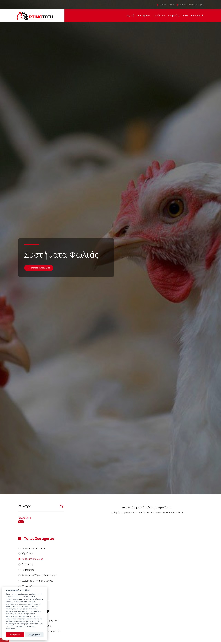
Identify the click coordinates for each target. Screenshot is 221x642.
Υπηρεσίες (173, 15)
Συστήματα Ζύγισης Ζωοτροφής (39, 575)
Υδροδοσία (27, 553)
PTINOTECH (35, 16)
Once (21, 522)
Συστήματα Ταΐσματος (33, 548)
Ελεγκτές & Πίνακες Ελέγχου (37, 580)
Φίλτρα (25, 506)
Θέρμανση (27, 564)
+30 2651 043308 (166, 4)
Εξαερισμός (28, 569)
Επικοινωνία (197, 15)
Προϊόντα (158, 15)
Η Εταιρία (142, 15)
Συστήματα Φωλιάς (32, 559)
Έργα (185, 15)
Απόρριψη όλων (34, 635)
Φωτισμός (27, 586)
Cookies (4, 640)
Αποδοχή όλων (14, 635)
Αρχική (130, 15)
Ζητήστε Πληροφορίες (40, 268)
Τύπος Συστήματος (39, 538)
